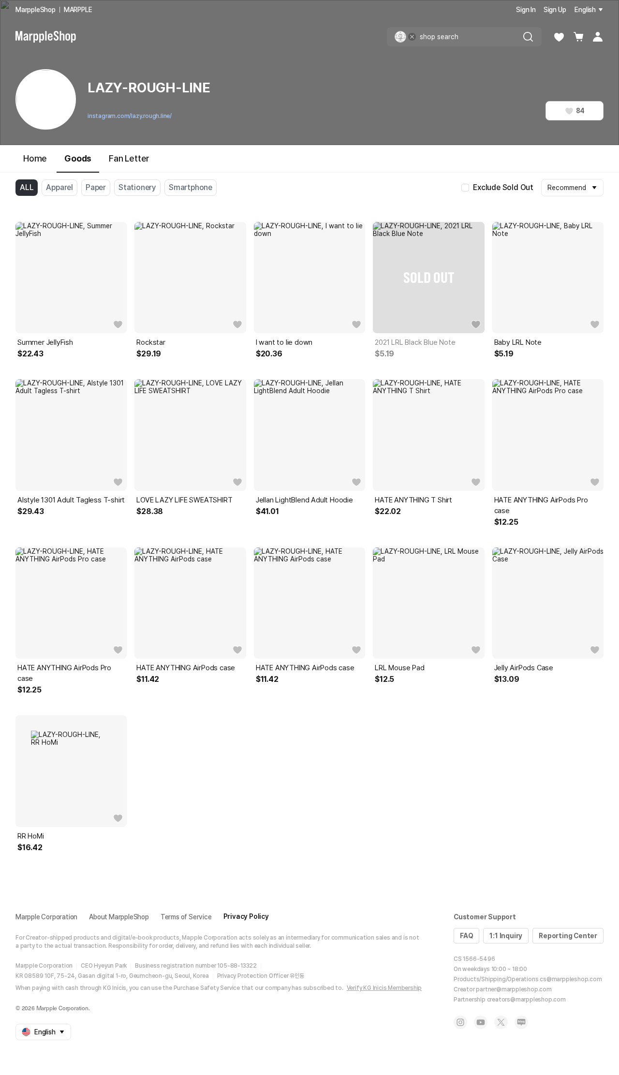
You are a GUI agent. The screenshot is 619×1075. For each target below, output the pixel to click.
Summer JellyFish (45, 342)
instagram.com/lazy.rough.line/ (130, 116)
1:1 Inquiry (505, 936)
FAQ (466, 936)
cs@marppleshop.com (571, 979)
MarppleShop (35, 10)
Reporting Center (568, 936)
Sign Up (555, 10)
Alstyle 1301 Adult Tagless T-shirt (71, 500)
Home (35, 158)
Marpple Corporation (46, 917)
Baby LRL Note (518, 342)
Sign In (526, 10)
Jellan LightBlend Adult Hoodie (304, 500)
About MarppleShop (119, 917)
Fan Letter (129, 158)
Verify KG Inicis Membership (384, 988)
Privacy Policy (246, 916)
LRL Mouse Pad (399, 667)
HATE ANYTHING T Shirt (413, 500)
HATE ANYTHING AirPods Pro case (541, 505)
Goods (77, 158)
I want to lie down (284, 342)
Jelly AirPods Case (523, 667)
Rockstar (150, 342)
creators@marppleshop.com (526, 999)
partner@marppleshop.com (513, 989)
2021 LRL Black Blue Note (415, 342)
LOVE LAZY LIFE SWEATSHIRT (184, 500)
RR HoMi (30, 836)
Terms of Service (186, 917)
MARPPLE (78, 10)
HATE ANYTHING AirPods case (185, 667)
